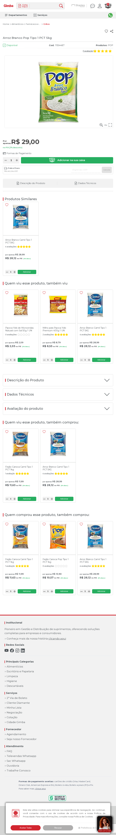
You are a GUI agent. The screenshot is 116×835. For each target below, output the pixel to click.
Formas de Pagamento (19, 153)
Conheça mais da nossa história (36, 638)
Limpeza (12, 676)
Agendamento (16, 734)
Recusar (58, 828)
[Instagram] (17, 651)
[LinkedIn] (23, 651)
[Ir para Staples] (78, 6)
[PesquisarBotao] (61, 6)
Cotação (12, 717)
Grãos (46, 24)
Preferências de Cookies (91, 828)
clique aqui (40, 788)
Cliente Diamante (18, 703)
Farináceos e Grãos (33, 24)
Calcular (106, 170)
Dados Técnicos (87, 183)
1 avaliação (88, 51)
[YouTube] (6, 651)
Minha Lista (14, 707)
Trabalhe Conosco (19, 770)
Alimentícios (17, 24)
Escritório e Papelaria (20, 671)
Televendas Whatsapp (21, 756)
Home (6, 24)
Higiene (12, 681)
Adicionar (27, 272)
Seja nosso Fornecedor (22, 739)
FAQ (9, 751)
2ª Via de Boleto (17, 698)
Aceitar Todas (26, 828)
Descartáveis (15, 686)
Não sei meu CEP (11, 171)
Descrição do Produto (32, 183)
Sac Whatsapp (16, 761)
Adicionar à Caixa (67, 160)
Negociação (14, 712)
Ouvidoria (13, 765)
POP (110, 45)
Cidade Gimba (16, 722)
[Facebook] (12, 651)
